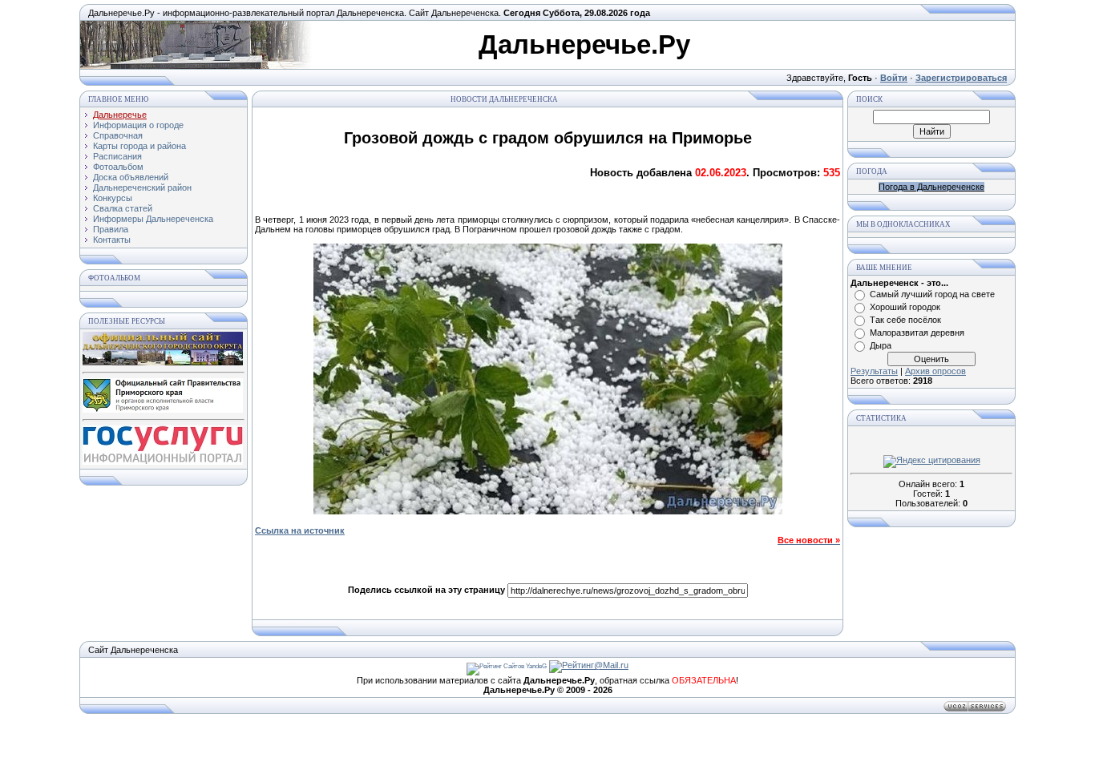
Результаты (874, 371)
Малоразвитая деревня (917, 332)
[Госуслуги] (163, 461)
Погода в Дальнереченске (931, 187)
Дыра (880, 345)
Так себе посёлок (905, 320)
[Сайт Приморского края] (163, 409)
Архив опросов (935, 371)
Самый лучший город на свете (932, 294)
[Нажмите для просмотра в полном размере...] (547, 511)
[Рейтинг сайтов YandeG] (507, 666)
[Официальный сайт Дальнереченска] (163, 362)
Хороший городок (905, 307)
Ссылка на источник (300, 530)
